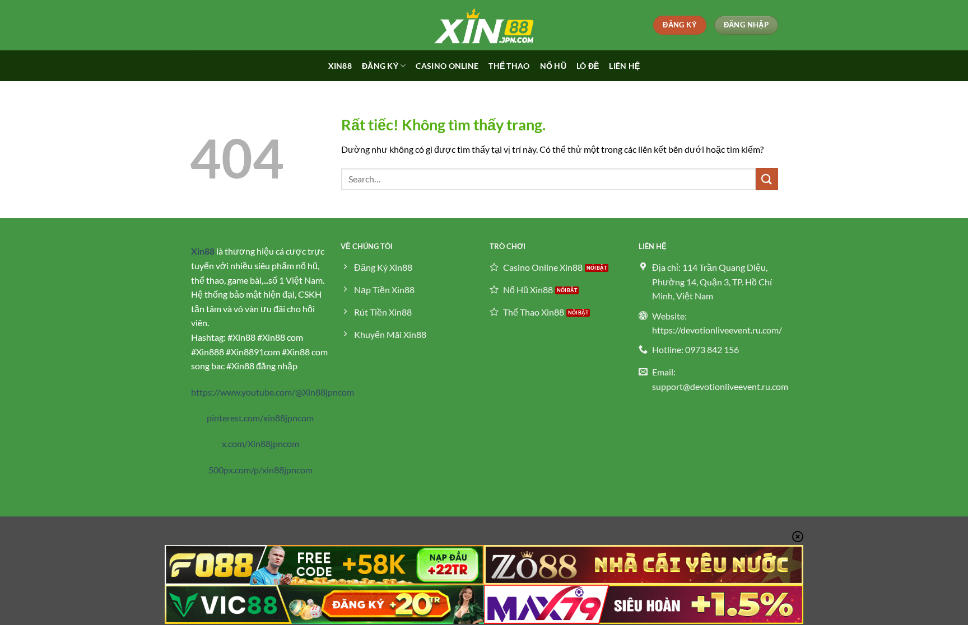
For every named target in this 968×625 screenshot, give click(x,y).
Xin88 (340, 66)
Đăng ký (380, 66)
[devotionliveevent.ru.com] (484, 25)
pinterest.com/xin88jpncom (260, 417)
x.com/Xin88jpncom (260, 443)
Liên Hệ (624, 66)
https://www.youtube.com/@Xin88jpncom (272, 392)
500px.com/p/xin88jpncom (260, 469)
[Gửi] (767, 179)
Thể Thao (508, 66)
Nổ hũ (553, 66)
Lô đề (587, 66)
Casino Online (447, 66)
